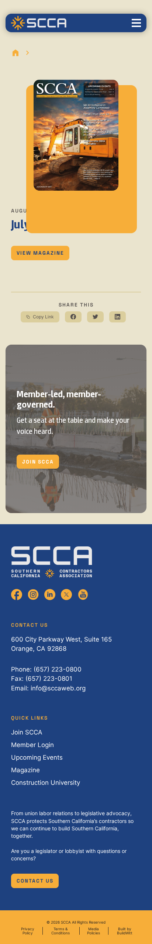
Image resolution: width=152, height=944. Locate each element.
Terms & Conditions (60, 931)
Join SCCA (38, 462)
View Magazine (40, 253)
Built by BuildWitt (124, 931)
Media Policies (93, 931)
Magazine (25, 770)
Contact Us (35, 881)
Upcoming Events (37, 757)
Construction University (45, 782)
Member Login (32, 745)
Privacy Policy (27, 931)
